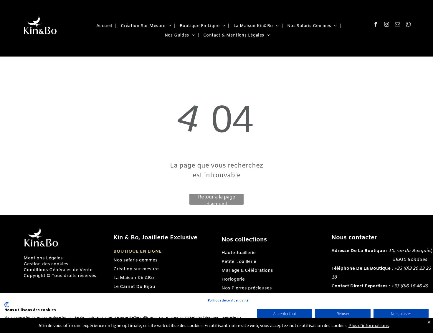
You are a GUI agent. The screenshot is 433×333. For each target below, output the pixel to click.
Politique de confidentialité (228, 300)
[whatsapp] (408, 25)
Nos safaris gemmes (135, 260)
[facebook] (375, 25)
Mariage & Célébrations (247, 271)
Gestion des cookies (46, 264)
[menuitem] (104, 26)
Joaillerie (246, 262)
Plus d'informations (368, 325)
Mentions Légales (43, 258)
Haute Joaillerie (239, 253)
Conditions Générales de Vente (58, 270)
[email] (397, 25)
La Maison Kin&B (132, 278)
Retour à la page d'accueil (216, 199)
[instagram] (386, 25)
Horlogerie (233, 279)
